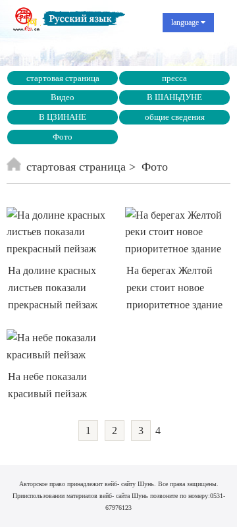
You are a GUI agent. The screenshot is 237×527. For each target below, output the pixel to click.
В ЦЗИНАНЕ (62, 117)
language (186, 22)
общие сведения (175, 117)
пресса (174, 78)
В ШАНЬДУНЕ (174, 97)
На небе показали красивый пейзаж (47, 385)
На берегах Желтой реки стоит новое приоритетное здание (174, 287)
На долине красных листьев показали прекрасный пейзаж (52, 287)
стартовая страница (62, 78)
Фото (62, 137)
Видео (62, 97)
